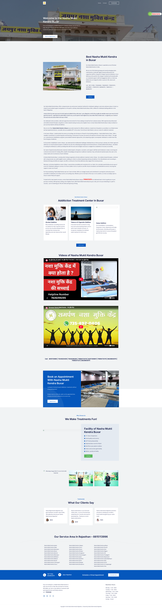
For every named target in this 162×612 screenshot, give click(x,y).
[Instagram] (50, 596)
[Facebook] (44, 596)
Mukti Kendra (59, 128)
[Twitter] (47, 596)
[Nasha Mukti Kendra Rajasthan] (44, 3)
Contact (105, 3)
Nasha (54, 128)
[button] (44, 479)
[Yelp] (53, 596)
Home (99, 3)
